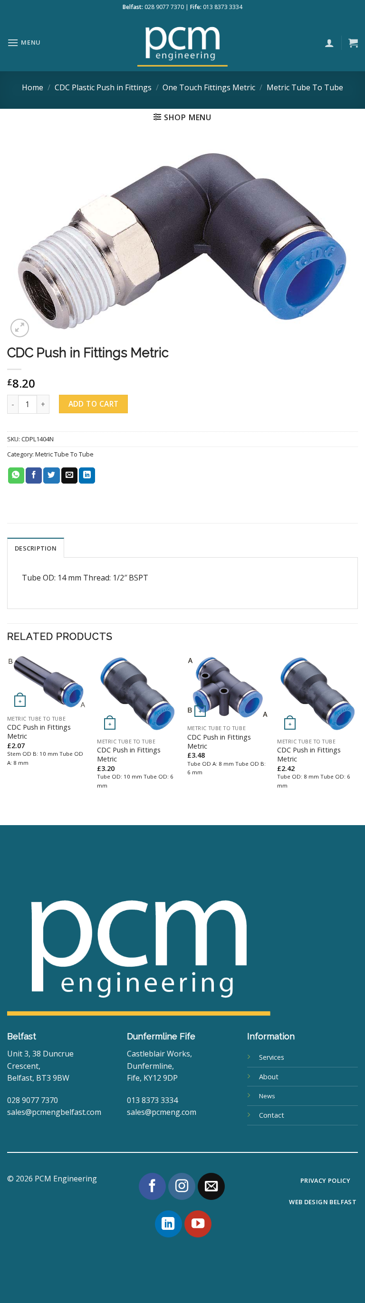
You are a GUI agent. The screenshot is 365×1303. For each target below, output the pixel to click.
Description (36, 548)
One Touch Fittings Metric (209, 87)
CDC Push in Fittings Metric (39, 732)
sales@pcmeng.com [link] (161, 1112)
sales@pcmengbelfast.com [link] (54, 1112)
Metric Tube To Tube (305, 87)
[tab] (35, 548)
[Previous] (7, 739)
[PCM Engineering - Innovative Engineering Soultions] (182, 42)
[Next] (357, 739)
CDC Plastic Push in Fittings (103, 87)
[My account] (329, 42)
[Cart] (353, 42)
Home (32, 87)
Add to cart (93, 404)
